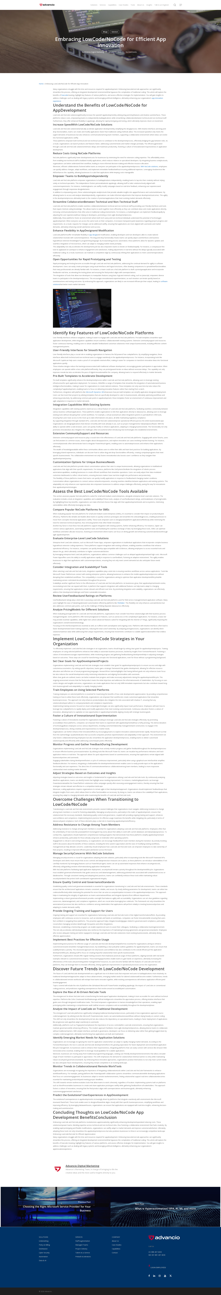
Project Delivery (81, 1249)
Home (41, 84)
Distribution (43, 1249)
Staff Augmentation (82, 1241)
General (115, 32)
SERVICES (79, 1237)
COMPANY (116, 1237)
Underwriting (43, 1241)
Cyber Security (44, 1253)
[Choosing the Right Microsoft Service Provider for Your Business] (55, 1207)
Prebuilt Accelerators (83, 1256)
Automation (43, 1256)
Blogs (105, 32)
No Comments (131, 52)
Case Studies (116, 1245)
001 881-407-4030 (156, 1255)
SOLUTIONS (43, 1237)
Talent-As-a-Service (82, 1253)
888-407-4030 (155, 1252)
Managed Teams (81, 1245)
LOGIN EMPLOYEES (158, 1267)
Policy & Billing (44, 1245)
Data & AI (42, 1260)
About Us (115, 1241)
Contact (115, 1253)
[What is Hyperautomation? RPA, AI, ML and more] (165, 1207)
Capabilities (116, 1249)
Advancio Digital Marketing (94, 52)
